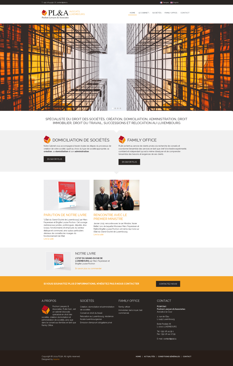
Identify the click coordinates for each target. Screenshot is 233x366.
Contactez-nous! (168, 284)
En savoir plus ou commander (88, 268)
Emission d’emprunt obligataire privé (96, 322)
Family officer (124, 307)
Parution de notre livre (65, 215)
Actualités (149, 356)
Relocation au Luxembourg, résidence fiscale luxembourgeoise (96, 317)
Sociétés (156, 13)
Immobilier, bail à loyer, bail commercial (130, 311)
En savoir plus (54, 159)
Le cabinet (144, 13)
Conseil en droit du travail (91, 313)
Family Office (171, 13)
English (176, 2)
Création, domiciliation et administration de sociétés (97, 308)
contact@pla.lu (62, 2)
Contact (185, 13)
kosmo (56, 359)
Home (132, 13)
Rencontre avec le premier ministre (110, 217)
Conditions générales (169, 356)
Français (165, 2)
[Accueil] (55, 14)
